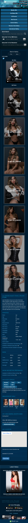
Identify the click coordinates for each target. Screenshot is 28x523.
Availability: (4, 339)
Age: (3, 317)
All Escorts (14, 16)
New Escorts (14, 19)
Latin (12, 384)
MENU (2, 1)
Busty (13, 382)
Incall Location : (5, 341)
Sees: (3, 334)
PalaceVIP (25, 5)
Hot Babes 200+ (14, 13)
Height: (3, 320)
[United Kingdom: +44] (3, 39)
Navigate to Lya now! (7, 453)
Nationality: (4, 319)
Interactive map (16, 449)
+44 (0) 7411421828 (23, 3)
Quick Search (5, 31)
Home (11, 513)
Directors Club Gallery (14, 25)
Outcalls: (4, 336)
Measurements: (5, 322)
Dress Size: (4, 324)
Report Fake (5, 458)
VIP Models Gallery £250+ (9, 387)
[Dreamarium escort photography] (9, 518)
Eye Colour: (4, 328)
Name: (3, 315)
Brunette (6, 382)
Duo (19, 382)
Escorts (6, 384)
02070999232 (14, 420)
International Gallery (14, 29)
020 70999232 (24, 1)
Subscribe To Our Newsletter (9, 42)
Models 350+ (14, 10)
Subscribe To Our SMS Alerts (9, 37)
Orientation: (4, 332)
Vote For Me (4, 56)
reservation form (9, 424)
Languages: (4, 330)
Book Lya (14, 521)
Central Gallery (14, 22)
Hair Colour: (5, 326)
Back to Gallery (14, 52)
